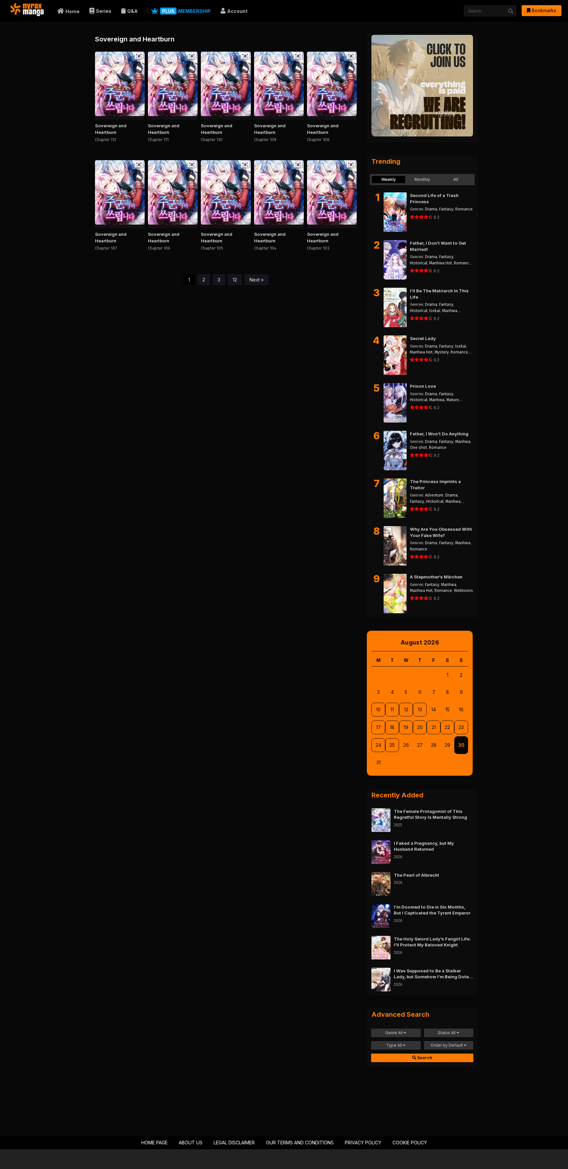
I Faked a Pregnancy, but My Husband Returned (424, 846)
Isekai (434, 310)
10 (378, 709)
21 (434, 727)
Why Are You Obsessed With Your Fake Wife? (441, 532)
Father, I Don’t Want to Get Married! (438, 246)
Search (424, 1057)
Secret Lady (423, 338)
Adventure (434, 495)
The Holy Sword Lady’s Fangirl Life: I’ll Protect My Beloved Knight (432, 942)
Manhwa (449, 310)
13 (420, 709)
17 (378, 727)
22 (447, 727)
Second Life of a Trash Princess (434, 198)
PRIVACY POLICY (363, 1142)
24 (378, 745)
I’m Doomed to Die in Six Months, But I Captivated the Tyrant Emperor (432, 910)
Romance (464, 209)
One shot (418, 447)
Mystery (442, 352)
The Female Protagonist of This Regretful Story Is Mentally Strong (430, 814)
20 (420, 727)
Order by (447, 1045)
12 (235, 279)
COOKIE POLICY (409, 1142)
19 (406, 727)
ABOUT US (190, 1142)
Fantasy (446, 209)
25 (392, 745)
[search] (511, 11)
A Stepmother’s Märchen (436, 576)
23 (461, 727)
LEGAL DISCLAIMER (234, 1142)
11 (392, 709)
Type (394, 1045)
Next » (256, 279)
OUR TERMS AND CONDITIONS (300, 1142)
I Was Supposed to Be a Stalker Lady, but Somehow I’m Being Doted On (433, 974)
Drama (431, 209)
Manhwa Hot (440, 263)
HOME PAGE (154, 1142)
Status (447, 1032)
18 (392, 727)
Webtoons (463, 590)
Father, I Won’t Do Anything (439, 433)
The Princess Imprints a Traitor (435, 484)
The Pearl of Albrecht (416, 875)
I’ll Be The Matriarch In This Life (439, 294)
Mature (452, 400)
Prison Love (423, 386)
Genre (394, 1032)
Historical (418, 263)
